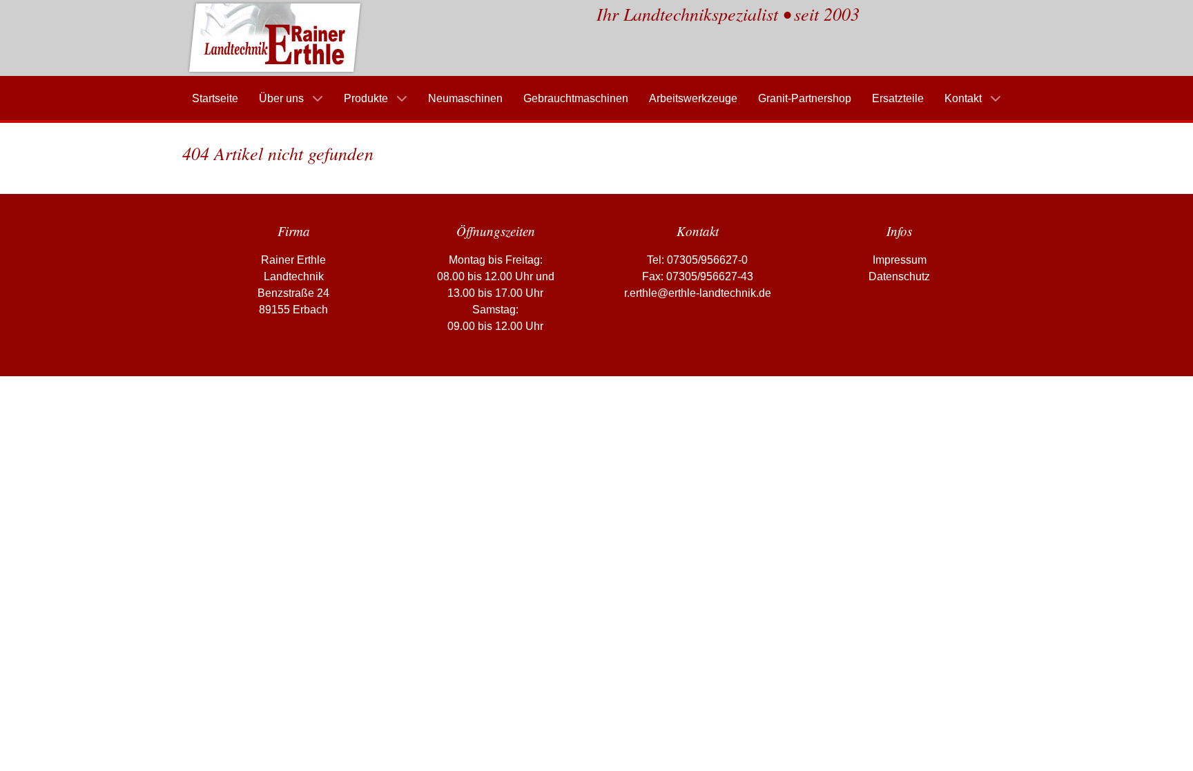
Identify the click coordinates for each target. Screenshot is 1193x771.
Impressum (900, 260)
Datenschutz (899, 276)
